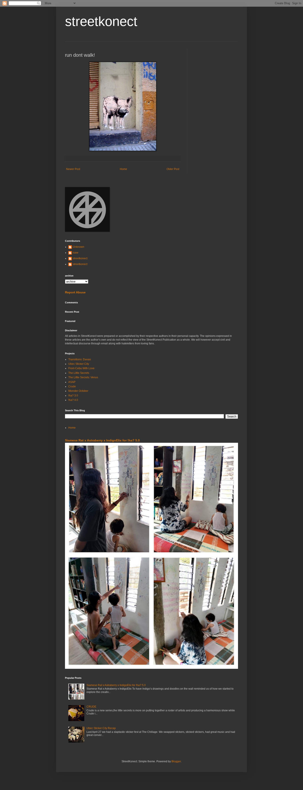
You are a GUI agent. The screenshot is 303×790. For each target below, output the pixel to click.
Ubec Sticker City (78, 363)
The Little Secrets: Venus (83, 377)
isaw (75, 252)
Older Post (173, 169)
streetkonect (101, 21)
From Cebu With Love (81, 368)
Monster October (78, 390)
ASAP (71, 382)
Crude (72, 386)
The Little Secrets (78, 373)
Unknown (78, 246)
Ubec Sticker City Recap (101, 728)
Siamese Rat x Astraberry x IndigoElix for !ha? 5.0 (102, 440)
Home (123, 169)
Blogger (176, 761)
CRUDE (91, 706)
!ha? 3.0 (73, 395)
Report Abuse (75, 292)
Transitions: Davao (79, 359)
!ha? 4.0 (73, 400)
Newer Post (73, 169)
